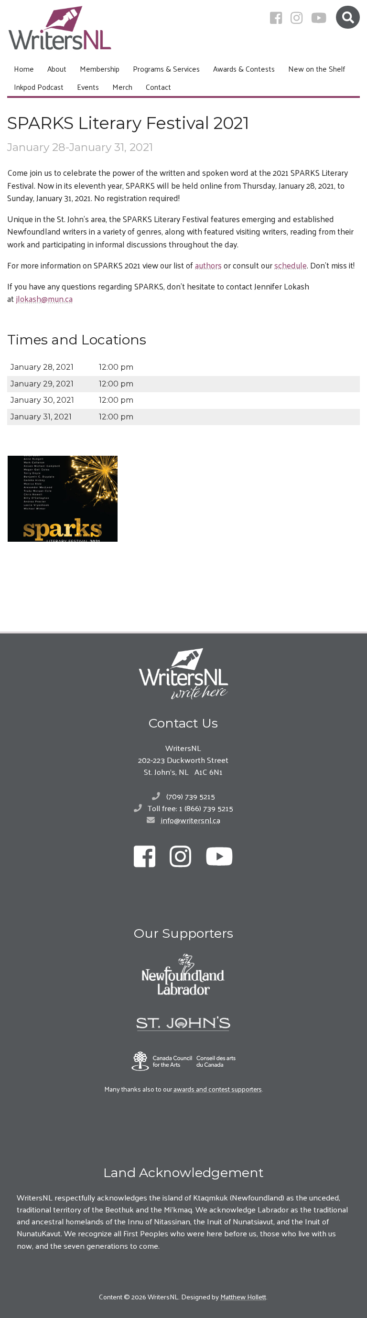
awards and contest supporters (217, 1088)
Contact (158, 87)
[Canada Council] (183, 1061)
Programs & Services (166, 68)
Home (24, 68)
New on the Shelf (316, 68)
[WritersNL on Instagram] (296, 18)
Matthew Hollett (243, 1296)
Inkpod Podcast (39, 87)
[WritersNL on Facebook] (276, 18)
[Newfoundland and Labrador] (183, 974)
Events (88, 87)
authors (208, 265)
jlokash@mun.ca (44, 298)
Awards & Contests (244, 68)
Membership (99, 68)
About (56, 68)
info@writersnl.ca (190, 820)
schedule (290, 265)
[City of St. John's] (183, 1024)
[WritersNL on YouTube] (318, 18)
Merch (122, 87)
